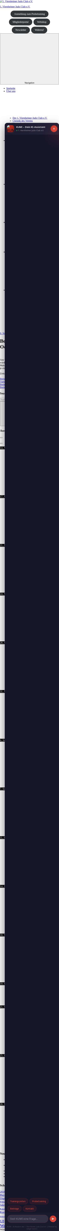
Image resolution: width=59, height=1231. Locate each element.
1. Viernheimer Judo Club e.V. (15, 6)
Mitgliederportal (20, 22)
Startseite (10, 88)
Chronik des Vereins (23, 120)
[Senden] (53, 1219)
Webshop (41, 22)
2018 (2, 1191)
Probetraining (39, 1201)
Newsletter (20, 30)
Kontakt (29, 1208)
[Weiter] (1, 443)
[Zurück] (1, 437)
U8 (2, 1221)
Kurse (3, 1212)
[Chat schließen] (54, 128)
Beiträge (14, 1208)
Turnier (3, 381)
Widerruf (39, 30)
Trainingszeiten (17, 1201)
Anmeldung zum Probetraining (29, 14)
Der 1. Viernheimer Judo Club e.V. (30, 118)
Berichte (4, 378)
